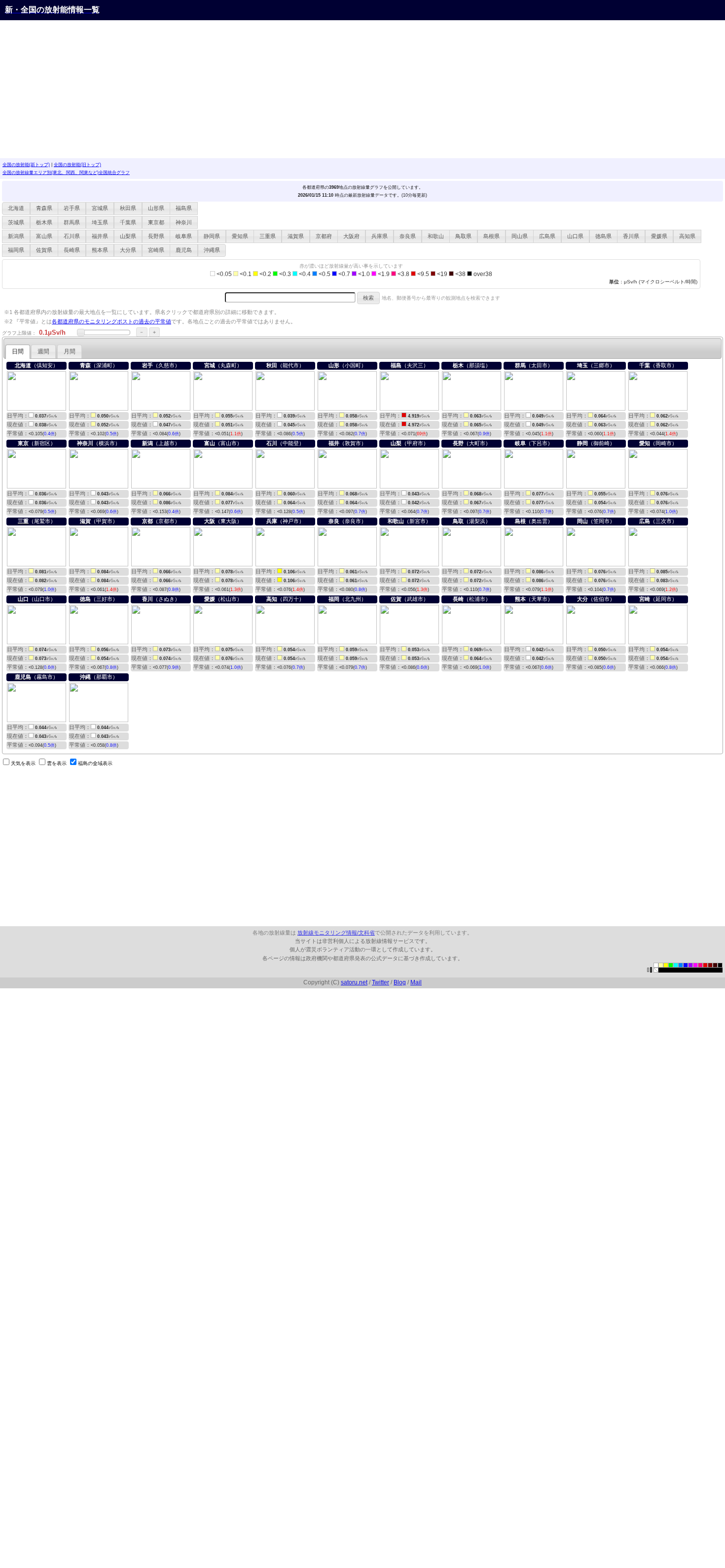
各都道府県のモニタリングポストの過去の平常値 (111, 321)
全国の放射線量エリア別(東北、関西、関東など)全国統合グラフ (66, 172)
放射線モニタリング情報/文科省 (336, 933)
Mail (416, 982)
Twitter (380, 982)
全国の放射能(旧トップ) (77, 164)
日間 (18, 351)
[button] (16, 208)
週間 (43, 351)
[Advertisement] (296, 89)
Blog (400, 982)
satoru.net (354, 982)
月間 (69, 351)
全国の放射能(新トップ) (26, 164)
